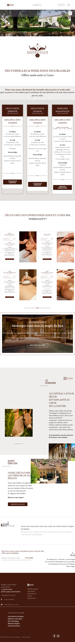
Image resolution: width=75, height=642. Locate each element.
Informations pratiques (16, 616)
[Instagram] (58, 636)
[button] (70, 13)
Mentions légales (14, 623)
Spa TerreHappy (13, 621)
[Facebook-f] (54, 636)
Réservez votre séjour (15, 619)
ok (69, 5)
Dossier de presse (14, 626)
